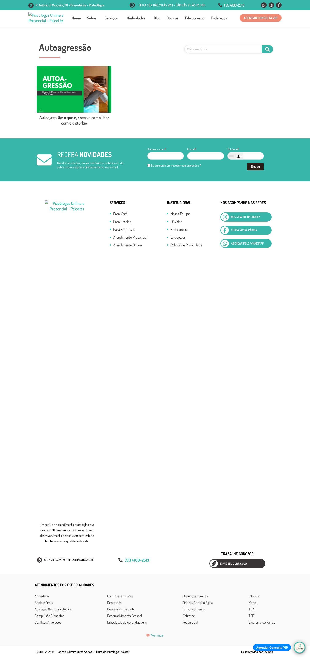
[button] (261, 18)
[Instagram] (271, 5)
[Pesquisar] (267, 49)
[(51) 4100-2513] (220, 5)
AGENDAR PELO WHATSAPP (247, 243)
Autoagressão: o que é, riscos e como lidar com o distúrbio (74, 120)
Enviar (255, 166)
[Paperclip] (214, 563)
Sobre (91, 18)
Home (76, 18)
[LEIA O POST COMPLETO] (74, 89)
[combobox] (235, 155)
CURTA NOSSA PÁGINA (244, 230)
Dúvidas (173, 18)
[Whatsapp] (264, 5)
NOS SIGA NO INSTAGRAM (245, 217)
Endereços (219, 18)
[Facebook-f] (279, 5)
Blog (157, 18)
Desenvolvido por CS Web (257, 652)
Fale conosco (194, 18)
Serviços (111, 18)
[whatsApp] (225, 243)
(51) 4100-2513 (234, 5)
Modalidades (135, 18)
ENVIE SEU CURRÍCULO (233, 563)
